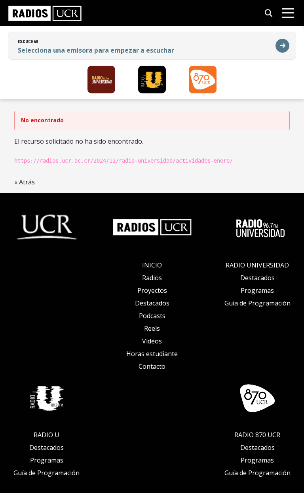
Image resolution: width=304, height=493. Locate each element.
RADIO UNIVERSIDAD (257, 265)
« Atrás (24, 182)
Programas (257, 290)
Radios (152, 277)
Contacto (152, 366)
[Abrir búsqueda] (268, 13)
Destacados (152, 303)
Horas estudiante (152, 353)
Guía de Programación (257, 303)
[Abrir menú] (288, 13)
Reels (152, 328)
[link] (45, 13)
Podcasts (152, 315)
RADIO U (46, 434)
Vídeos (152, 341)
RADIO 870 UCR (257, 434)
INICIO (152, 265)
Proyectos (152, 290)
